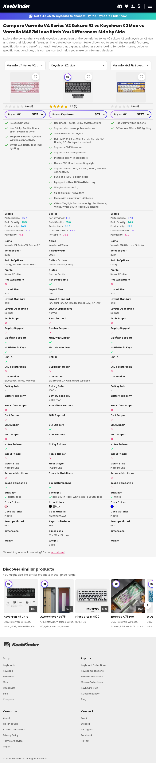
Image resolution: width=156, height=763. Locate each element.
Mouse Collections (92, 682)
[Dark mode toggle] (133, 6)
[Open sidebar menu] (150, 6)
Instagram (87, 729)
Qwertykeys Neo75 (53, 617)
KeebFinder (16, 6)
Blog (83, 699)
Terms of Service (13, 741)
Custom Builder (90, 693)
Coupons (8, 699)
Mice (5, 682)
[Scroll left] (8, 605)
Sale (5, 693)
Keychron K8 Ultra (16, 617)
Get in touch (10, 723)
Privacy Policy (10, 735)
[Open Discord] (119, 6)
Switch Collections (92, 676)
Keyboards (9, 665)
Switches (8, 676)
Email (84, 718)
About (6, 718)
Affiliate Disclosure (14, 729)
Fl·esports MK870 (87, 617)
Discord (85, 723)
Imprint (7, 746)
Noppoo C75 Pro (122, 617)
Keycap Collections (92, 670)
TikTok (84, 741)
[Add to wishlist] (35, 76)
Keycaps (8, 670)
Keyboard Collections (93, 665)
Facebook (86, 735)
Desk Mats (9, 688)
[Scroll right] (147, 605)
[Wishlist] (126, 6)
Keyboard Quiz (89, 688)
